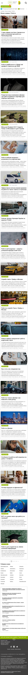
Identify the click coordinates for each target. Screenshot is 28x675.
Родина (20, 579)
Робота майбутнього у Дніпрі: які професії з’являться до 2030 (12, 65)
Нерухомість (12, 568)
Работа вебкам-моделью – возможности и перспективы (10, 158)
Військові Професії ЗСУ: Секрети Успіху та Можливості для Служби (12, 128)
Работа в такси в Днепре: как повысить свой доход (10, 398)
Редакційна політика (9, 672)
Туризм (2, 568)
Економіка (3, 577)
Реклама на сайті (4, 640)
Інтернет (12, 574)
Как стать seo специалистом (10, 369)
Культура (21, 574)
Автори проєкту (18, 649)
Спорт (20, 572)
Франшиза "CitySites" (5, 643)
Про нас (8, 649)
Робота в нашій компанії (5, 641)
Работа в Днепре (6, 428)
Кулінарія (3, 579)
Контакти (12, 649)
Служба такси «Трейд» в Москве (12, 279)
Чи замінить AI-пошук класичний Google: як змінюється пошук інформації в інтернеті (13, 611)
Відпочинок (12, 570)
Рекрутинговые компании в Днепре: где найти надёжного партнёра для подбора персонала (13, 96)
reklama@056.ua (22, 654)
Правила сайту (14, 671)
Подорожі (3, 581)
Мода (20, 577)
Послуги (11, 579)
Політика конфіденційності (6, 671)
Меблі (11, 572)
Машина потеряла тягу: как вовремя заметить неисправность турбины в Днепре (11, 594)
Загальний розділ (4, 566)
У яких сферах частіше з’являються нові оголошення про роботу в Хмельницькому (13, 34)
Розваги (21, 570)
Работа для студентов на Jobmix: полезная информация (12, 547)
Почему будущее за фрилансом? (12, 487)
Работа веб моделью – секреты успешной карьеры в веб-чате (11, 249)
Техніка (11, 566)
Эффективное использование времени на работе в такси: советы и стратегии (13, 188)
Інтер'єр (11, 577)
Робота (11, 581)
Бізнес (2, 572)
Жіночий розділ (4, 574)
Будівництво (3, 570)
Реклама (2, 583)
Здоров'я (21, 566)
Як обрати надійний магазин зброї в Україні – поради (13, 602)
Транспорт (21, 568)
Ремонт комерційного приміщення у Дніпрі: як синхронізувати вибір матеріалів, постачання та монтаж (13, 589)
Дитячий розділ (22, 581)
